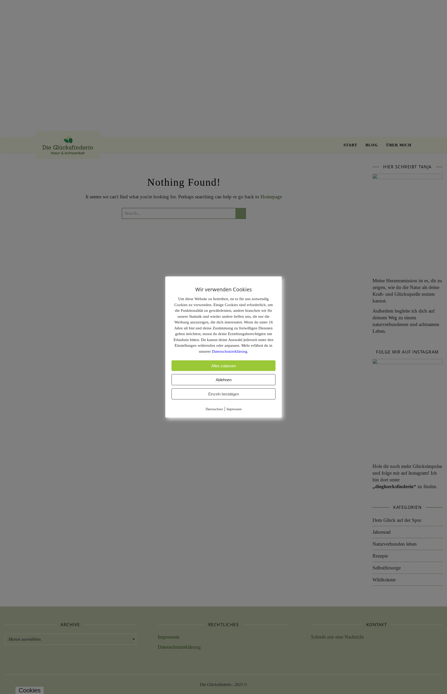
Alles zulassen (223, 366)
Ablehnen (224, 380)
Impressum (234, 409)
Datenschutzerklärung (229, 351)
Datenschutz (214, 409)
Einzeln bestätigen (223, 394)
